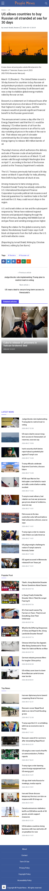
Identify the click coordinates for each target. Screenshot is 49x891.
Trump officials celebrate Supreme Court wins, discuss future (33, 466)
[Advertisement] (24, 383)
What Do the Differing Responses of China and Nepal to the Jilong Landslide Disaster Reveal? (34, 631)
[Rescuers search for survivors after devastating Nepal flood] (10, 742)
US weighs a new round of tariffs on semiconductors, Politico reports (34, 753)
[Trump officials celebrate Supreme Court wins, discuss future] (10, 468)
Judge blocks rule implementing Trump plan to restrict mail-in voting (34, 422)
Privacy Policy (24, 868)
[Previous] (5, 331)
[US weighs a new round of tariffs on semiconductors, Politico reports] (10, 755)
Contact (24, 855)
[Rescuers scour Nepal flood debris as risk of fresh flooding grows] (10, 712)
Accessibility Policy (24, 880)
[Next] (43, 331)
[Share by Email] (28, 261)
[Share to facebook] (3, 261)
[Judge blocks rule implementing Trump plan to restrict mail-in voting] (10, 423)
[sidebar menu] (2, 3)
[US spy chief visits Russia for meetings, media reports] (10, 784)
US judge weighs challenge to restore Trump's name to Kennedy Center (33, 547)
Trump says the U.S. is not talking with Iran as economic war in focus (34, 726)
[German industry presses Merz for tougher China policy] (10, 662)
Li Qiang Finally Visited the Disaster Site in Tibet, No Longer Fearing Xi (34, 598)
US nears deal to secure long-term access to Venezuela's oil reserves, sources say (34, 437)
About (24, 849)
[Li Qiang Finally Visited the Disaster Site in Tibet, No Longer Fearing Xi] (10, 599)
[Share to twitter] (8, 261)
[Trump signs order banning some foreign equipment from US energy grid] (10, 770)
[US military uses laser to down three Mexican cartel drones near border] (10, 675)
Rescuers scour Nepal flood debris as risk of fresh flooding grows (34, 711)
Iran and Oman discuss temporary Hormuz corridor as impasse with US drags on (34, 796)
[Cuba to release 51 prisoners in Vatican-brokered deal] (24, 322)
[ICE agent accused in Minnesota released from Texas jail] (10, 564)
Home (3, 10)
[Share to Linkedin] (13, 261)
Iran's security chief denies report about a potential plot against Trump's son (32, 451)
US (9, 10)
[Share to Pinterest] (18, 261)
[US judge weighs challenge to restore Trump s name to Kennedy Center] (10, 549)
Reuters (12, 255)
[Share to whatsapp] (23, 261)
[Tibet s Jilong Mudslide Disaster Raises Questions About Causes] (10, 586)
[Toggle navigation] (46, 3)
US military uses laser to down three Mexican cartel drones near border (33, 673)
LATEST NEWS (7, 412)
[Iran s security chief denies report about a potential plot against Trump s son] (10, 453)
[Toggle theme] (4, 887)
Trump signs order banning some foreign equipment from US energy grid (34, 768)
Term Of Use (24, 862)
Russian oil (24, 255)
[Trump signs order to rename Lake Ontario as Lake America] (10, 536)
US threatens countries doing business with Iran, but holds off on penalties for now (34, 829)
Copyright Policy (25, 874)
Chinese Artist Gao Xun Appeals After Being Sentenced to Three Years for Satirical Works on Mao (35, 646)
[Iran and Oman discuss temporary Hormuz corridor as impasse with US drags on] (10, 798)
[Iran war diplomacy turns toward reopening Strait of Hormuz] (10, 700)
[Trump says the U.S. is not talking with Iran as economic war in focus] (10, 727)
